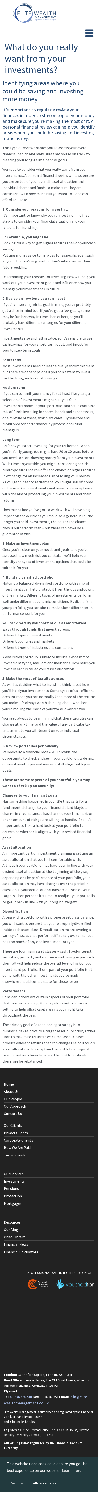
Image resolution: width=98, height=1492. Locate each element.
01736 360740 (21, 1396)
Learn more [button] (71, 1470)
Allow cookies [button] (44, 1483)
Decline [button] (16, 1483)
